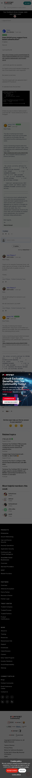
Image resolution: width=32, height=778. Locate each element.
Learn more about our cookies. (20, 767)
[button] (16, 774)
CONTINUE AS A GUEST (11, 402)
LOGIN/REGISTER (9, 398)
